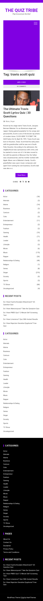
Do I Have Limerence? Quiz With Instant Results (20, 319)
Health (5, 237)
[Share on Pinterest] (26, 182)
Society (6, 277)
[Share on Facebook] (20, 182)
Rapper (5, 257)
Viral (22, 597)
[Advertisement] (21, 48)
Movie (5, 249)
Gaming (6, 233)
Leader (5, 241)
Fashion (6, 229)
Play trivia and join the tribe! (22, 14)
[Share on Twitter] (23, 181)
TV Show (6, 285)
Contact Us (7, 542)
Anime (5, 205)
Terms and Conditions (11, 552)
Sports (5, 281)
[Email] (28, 182)
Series (5, 269)
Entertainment (8, 221)
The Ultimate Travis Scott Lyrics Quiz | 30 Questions (17, 112)
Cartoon (6, 213)
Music (8, 121)
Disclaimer (7, 546)
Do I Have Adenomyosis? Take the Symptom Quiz (21, 309)
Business (6, 209)
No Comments (21, 86)
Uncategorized (8, 289)
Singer (12, 121)
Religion (6, 265)
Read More (21, 175)
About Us (6, 539)
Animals (6, 201)
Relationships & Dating (11, 261)
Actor (5, 197)
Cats (5, 217)
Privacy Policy (8, 549)
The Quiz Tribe (21, 10)
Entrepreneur (8, 225)
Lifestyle (6, 245)
